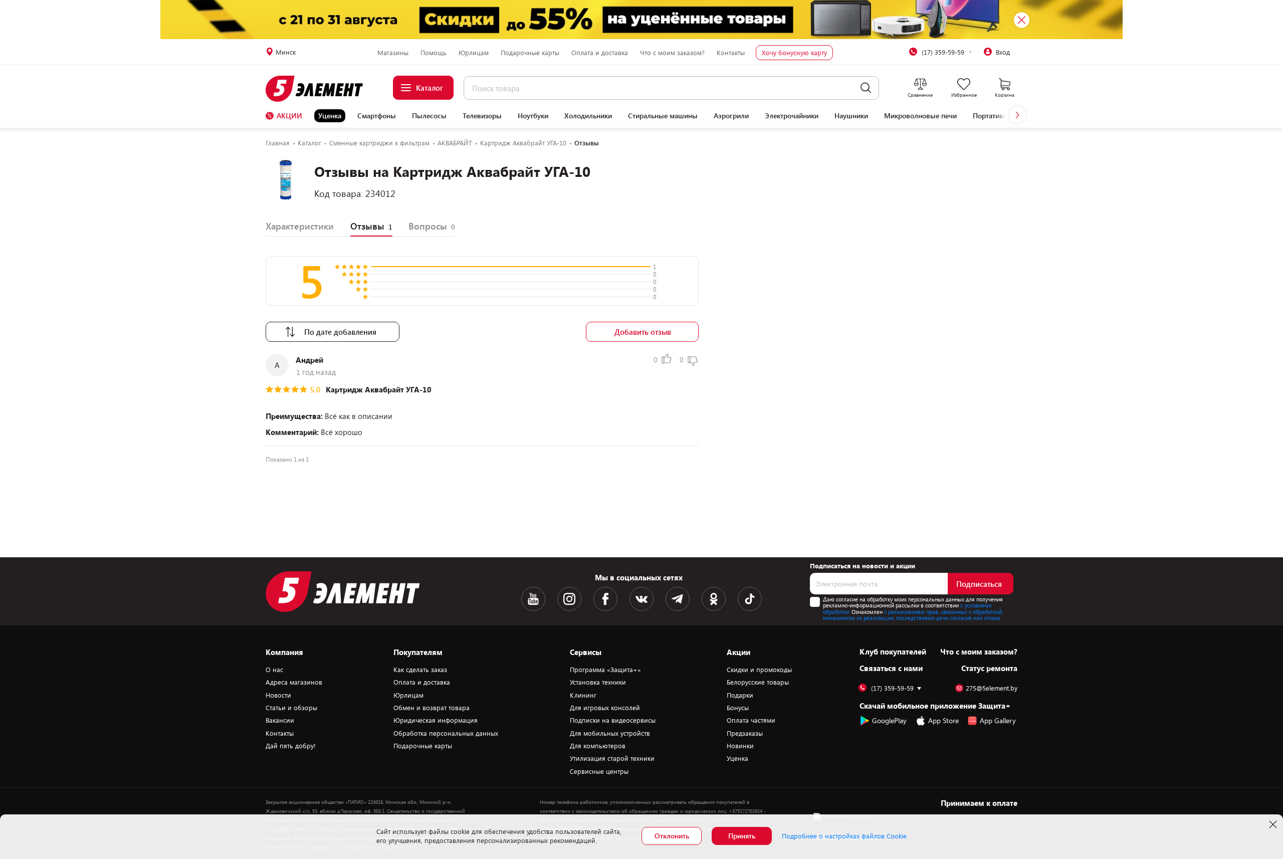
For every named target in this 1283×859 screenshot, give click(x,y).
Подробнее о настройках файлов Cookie (844, 835)
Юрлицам (474, 52)
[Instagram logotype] (569, 599)
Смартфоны (376, 116)
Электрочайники (791, 116)
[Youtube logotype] (533, 599)
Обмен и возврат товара (431, 707)
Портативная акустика (1008, 116)
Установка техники (598, 682)
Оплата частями (751, 720)
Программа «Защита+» (605, 669)
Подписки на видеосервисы (613, 720)
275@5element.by (991, 688)
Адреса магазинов (294, 682)
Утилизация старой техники (612, 758)
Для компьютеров (597, 745)
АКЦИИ (289, 115)
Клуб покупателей (893, 651)
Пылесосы (429, 116)
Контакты (731, 52)
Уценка (329, 115)
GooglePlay (889, 720)
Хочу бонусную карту (794, 52)
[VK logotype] (641, 599)
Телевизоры (482, 116)
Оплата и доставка (599, 52)
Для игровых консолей (605, 707)
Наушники (851, 116)
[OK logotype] (714, 599)
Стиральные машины (663, 116)
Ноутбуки (533, 116)
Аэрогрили (731, 116)
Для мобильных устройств (610, 733)
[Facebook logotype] (605, 599)
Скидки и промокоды (759, 669)
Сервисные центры (599, 771)
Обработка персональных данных (445, 733)
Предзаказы (745, 733)
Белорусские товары (758, 682)
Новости (278, 695)
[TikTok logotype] (750, 599)
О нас (274, 669)
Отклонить (672, 835)
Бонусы (738, 707)
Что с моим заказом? (672, 52)
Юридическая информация (435, 720)
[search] (865, 88)
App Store (943, 720)
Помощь (433, 52)
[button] (1017, 115)
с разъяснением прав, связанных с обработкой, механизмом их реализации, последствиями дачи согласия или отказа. (913, 615)
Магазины (392, 52)
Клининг (583, 695)
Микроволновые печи (920, 116)
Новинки (740, 745)
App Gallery (998, 720)
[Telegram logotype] (678, 599)
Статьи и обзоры (291, 707)
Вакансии (280, 720)
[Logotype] (320, 89)
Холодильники (588, 116)
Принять (741, 835)
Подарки (740, 695)
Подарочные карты (530, 52)
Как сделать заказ (420, 669)
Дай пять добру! (291, 745)
